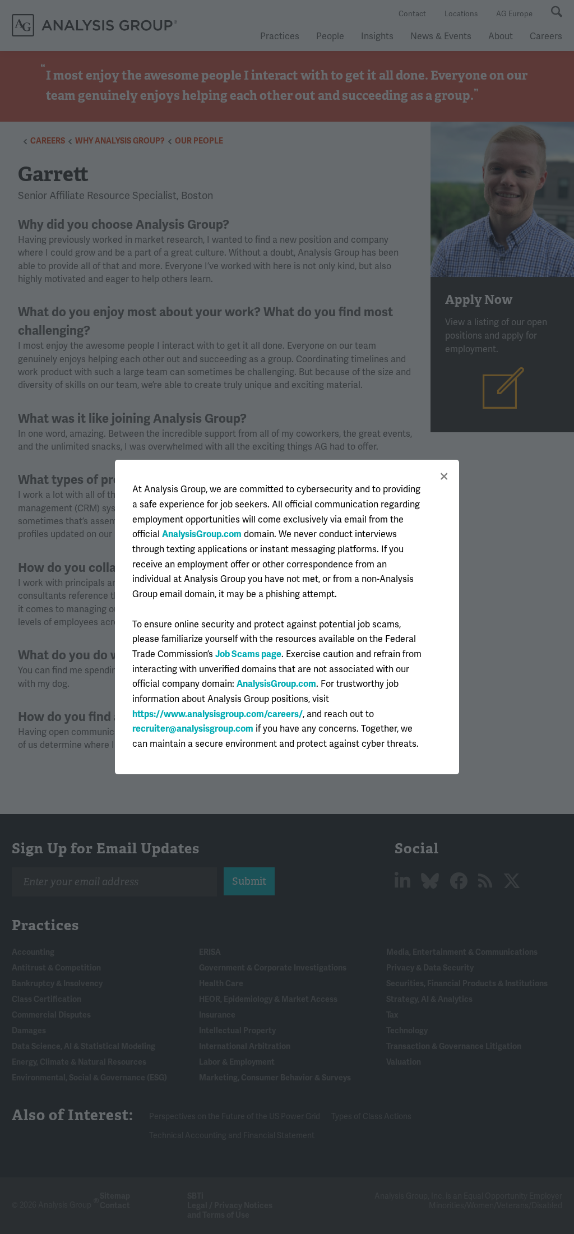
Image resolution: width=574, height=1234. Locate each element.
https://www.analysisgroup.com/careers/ (217, 714)
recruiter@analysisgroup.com (192, 728)
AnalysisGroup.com (202, 534)
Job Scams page (248, 654)
